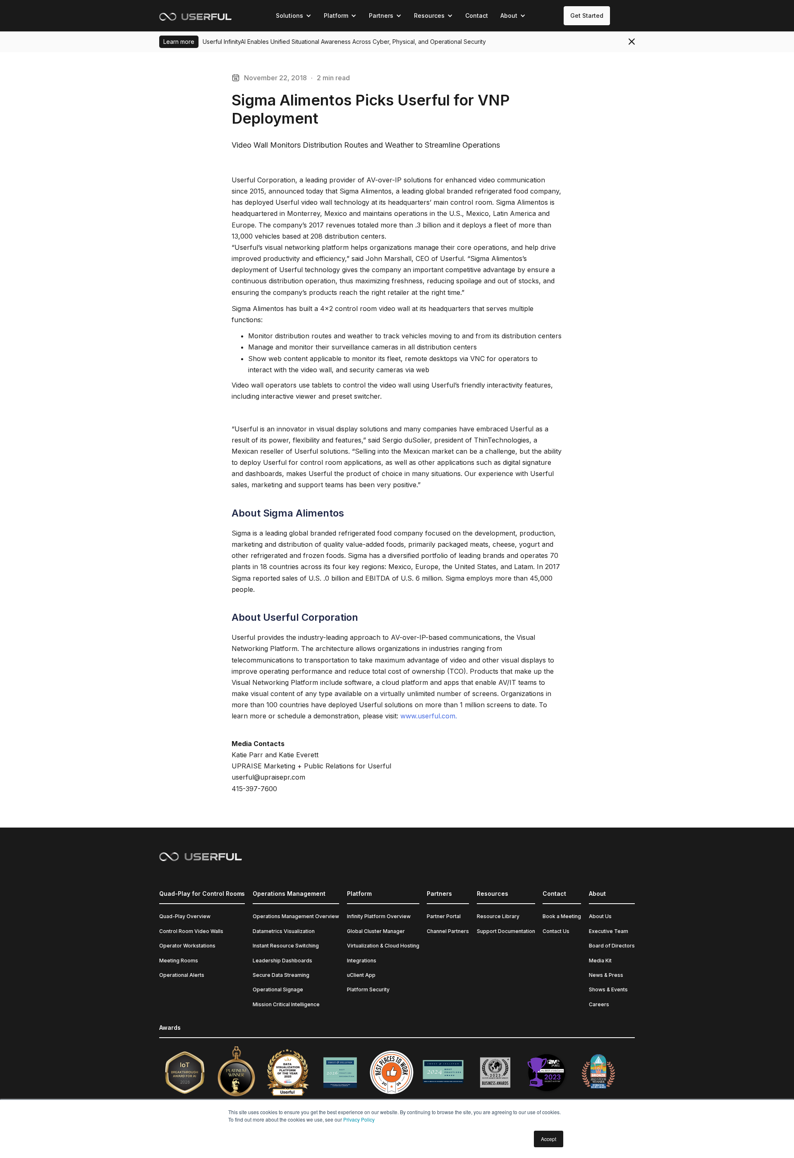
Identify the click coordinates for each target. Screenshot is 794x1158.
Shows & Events (608, 989)
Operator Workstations (187, 946)
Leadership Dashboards (282, 960)
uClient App (361, 975)
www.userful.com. (428, 716)
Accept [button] (548, 1138)
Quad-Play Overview (184, 916)
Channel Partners (448, 931)
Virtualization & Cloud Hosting (383, 946)
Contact (476, 15)
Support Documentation (506, 931)
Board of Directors (612, 946)
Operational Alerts (181, 975)
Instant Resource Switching (286, 946)
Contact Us (556, 931)
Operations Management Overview (296, 916)
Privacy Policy (359, 1119)
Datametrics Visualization (284, 931)
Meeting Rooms (178, 960)
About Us (600, 916)
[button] (293, 16)
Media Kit (600, 960)
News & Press (606, 975)
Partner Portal (444, 916)
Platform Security (368, 989)
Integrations (361, 960)
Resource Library (498, 916)
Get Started (586, 15)
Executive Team (608, 931)
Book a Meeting (562, 916)
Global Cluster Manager (376, 931)
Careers (599, 1004)
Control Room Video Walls (191, 931)
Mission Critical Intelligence (286, 1004)
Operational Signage (278, 989)
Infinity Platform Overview (379, 916)
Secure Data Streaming (281, 975)
